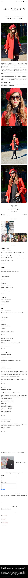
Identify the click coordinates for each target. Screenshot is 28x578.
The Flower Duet (4, 317)
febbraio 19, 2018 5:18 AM (6, 389)
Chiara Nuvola (5, 248)
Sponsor (4, 518)
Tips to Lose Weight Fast (6, 408)
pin (7, 215)
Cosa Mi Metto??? (14, 9)
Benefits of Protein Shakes (6, 406)
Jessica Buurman (11, 209)
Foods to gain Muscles (6, 411)
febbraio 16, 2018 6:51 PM (6, 340)
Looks (3, 214)
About (3, 519)
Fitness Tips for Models (6, 404)
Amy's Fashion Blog (6, 352)
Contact (4, 516)
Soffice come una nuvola (6, 257)
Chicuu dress (14, 208)
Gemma (3, 267)
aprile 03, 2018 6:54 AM (5, 421)
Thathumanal (8, 427)
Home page (4, 515)
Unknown (3, 283)
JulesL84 (3, 297)
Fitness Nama (4, 403)
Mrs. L (3, 308)
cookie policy (22, 572)
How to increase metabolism (7, 409)
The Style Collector (5, 276)
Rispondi (3, 263)
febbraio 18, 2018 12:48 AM (6, 368)
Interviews (4, 525)
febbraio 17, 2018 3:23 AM (6, 354)
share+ (10, 215)
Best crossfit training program (7, 401)
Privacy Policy (5, 522)
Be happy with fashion (7, 338)
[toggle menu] (1, 1)
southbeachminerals (6, 419)
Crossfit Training (4, 413)
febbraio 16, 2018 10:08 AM (6, 310)
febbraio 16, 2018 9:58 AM (6, 299)
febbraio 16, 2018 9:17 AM (6, 269)
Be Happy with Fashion (6, 346)
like (5, 215)
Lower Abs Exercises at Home (7, 400)
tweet (2, 215)
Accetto (24, 567)
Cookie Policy (5, 523)
